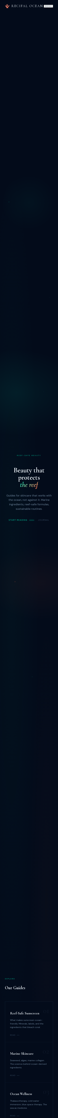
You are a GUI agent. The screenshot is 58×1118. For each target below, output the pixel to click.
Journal (43, 520)
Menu (48, 6)
